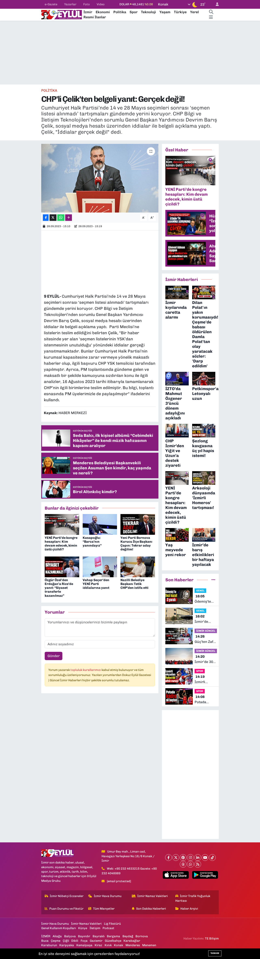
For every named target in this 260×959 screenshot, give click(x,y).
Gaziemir (96, 941)
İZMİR (45, 936)
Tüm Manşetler (104, 908)
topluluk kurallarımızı (86, 670)
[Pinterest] (183, 857)
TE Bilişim (212, 938)
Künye (82, 928)
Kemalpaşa (84, 945)
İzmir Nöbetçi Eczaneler (66, 896)
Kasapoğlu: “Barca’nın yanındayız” (92, 541)
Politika (119, 12)
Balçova (70, 936)
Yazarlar (70, 4)
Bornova (141, 936)
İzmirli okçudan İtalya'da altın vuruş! (204, 680)
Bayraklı (99, 936)
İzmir (87, 12)
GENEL (200, 590)
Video (101, 4)
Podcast (108, 928)
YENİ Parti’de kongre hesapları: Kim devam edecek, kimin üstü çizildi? (61, 543)
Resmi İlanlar (94, 17)
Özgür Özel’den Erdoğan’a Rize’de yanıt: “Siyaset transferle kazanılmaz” (59, 588)
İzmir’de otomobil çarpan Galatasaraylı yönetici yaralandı (205, 619)
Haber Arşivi (189, 908)
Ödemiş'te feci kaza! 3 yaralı (204, 599)
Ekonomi (103, 12)
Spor (134, 12)
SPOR (199, 671)
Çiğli (66, 941)
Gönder (54, 656)
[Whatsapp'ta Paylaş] (60, 217)
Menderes (133, 945)
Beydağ (127, 936)
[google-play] (205, 875)
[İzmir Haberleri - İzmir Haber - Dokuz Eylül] (61, 14)
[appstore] (176, 875)
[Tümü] (213, 580)
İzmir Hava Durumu (107, 896)
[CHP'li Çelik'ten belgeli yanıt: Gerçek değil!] (99, 178)
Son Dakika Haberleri (151, 908)
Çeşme (55, 941)
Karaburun (49, 945)
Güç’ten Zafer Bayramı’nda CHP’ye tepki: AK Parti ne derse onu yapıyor (206, 639)
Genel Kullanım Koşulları (58, 928)
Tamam (214, 953)
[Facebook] (168, 857)
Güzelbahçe (113, 941)
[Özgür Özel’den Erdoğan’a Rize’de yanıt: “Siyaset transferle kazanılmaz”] (62, 566)
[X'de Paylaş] (53, 217)
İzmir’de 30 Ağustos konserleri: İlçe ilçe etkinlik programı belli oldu (204, 659)
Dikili (74, 941)
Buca (45, 941)
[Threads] (183, 864)
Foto (86, 4)
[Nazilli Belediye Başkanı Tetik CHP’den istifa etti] (137, 566)
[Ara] (211, 12)
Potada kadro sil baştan (202, 700)
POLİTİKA (49, 90)
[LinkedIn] (197, 857)
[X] (175, 857)
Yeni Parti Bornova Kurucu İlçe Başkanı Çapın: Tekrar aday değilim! (136, 543)
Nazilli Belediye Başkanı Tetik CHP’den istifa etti (134, 584)
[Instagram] (190, 857)
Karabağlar (132, 941)
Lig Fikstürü (112, 923)
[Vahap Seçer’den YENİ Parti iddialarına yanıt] (100, 566)
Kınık (108, 945)
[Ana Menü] (211, 17)
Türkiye (180, 12)
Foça (84, 941)
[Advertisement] (130, 52)
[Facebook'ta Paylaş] (46, 217)
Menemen (149, 945)
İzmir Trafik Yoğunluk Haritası (192, 898)
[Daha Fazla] (68, 217)
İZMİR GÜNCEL (205, 630)
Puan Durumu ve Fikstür (66, 908)
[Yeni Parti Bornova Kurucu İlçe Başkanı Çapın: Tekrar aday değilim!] (137, 524)
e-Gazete (51, 4)
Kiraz (98, 945)
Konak (118, 945)
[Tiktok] (212, 857)
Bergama (113, 936)
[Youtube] (205, 857)
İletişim (95, 928)
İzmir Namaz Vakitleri (152, 896)
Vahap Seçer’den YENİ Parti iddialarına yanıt (96, 584)
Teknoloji (148, 12)
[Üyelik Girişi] (215, 4)
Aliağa (57, 936)
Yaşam (164, 12)
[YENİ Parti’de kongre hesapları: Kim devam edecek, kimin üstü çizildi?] (62, 524)
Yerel (194, 12)
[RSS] (197, 864)
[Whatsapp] (190, 864)
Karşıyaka (66, 945)
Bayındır (84, 936)
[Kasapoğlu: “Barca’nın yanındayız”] (100, 524)
